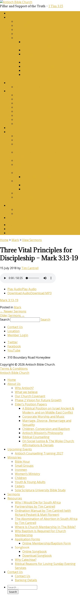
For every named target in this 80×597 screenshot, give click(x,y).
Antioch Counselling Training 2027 (39, 87)
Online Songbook (34, 185)
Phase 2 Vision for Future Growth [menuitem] (38, 400)
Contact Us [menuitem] (15, 572)
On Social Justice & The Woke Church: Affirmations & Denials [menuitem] (48, 443)
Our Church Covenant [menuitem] (30, 396)
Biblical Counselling (35, 70)
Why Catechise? (25, 193)
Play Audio (14, 289)
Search (4, 319)
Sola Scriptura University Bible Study (40, 124)
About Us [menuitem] (13, 384)
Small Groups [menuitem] (24, 466)
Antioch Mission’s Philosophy (42, 66)
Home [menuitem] (11, 380)
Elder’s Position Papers (31, 38)
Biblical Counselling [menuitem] (35, 437)
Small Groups (24, 99)
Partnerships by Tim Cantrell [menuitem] (35, 506)
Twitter (12, 225)
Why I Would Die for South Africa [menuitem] (38, 502)
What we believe (26, 25)
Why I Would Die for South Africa (38, 136)
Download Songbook (37, 189)
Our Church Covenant (30, 30)
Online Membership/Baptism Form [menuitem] (46, 543)
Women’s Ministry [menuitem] (27, 474)
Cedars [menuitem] (20, 486)
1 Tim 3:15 (56, 6)
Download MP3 (41, 293)
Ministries (14, 91)
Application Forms (27, 173)
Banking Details (26, 214)
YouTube (13, 233)
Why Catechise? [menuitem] (25, 560)
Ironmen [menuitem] (21, 470)
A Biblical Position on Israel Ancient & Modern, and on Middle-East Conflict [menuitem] (48, 410)
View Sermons (32, 240)
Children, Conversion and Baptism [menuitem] (46, 429)
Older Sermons (12, 315)
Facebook (14, 229)
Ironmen (21, 103)
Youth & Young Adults (30, 115)
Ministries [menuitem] (14, 457)
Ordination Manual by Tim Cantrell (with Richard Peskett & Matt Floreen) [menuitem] (43, 513)
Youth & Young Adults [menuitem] (30, 482)
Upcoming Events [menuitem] (19, 449)
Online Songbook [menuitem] (34, 551)
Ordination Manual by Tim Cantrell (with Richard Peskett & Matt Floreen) (43, 146)
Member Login (17, 218)
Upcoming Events (19, 83)
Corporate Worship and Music (43, 50)
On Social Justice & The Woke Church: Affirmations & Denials (48, 76)
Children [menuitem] (21, 478)
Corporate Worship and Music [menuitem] (43, 416)
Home (11, 13)
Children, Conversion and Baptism (46, 62)
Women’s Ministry (27, 107)
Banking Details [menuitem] (26, 580)
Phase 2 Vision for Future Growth (38, 34)
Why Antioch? (24, 21)
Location (13, 331)
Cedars (20, 119)
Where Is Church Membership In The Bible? (45, 160)
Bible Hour (22, 95)
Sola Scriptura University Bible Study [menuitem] (40, 490)
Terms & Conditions (14, 369)
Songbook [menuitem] (22, 547)
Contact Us (15, 205)
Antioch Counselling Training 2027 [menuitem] (39, 453)
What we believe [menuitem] (26, 392)
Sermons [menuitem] (13, 494)
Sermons (13, 128)
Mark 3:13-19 (9, 300)
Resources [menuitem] (14, 498)
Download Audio (18, 293)
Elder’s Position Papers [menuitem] (31, 404)
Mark (15, 240)
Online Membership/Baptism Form (46, 177)
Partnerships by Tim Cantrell (35, 140)
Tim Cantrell (30, 268)
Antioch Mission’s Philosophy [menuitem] (42, 433)
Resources (14, 132)
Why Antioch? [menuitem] (24, 388)
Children (21, 111)
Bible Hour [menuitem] (22, 461)
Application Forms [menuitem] (27, 539)
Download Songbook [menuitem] (37, 556)
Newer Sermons (13, 311)
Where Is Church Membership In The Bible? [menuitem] (45, 527)
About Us (13, 17)
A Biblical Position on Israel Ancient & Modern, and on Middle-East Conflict (48, 44)
